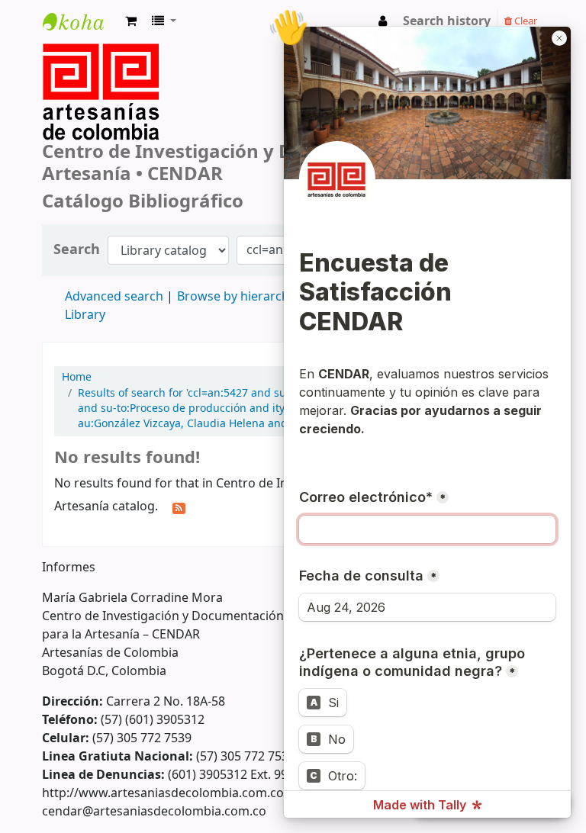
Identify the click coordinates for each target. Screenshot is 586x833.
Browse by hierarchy (236, 297)
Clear (524, 21)
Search (76, 250)
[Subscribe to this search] (179, 507)
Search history (447, 21)
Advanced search (114, 297)
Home (77, 377)
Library (85, 315)
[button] (131, 21)
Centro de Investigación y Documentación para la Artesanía (81, 35)
